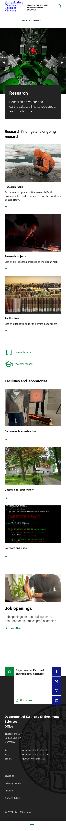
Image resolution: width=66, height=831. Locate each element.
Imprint (9, 790)
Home (24, 20)
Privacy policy (13, 783)
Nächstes (62, 62)
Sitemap (9, 775)
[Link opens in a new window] (33, 685)
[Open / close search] (59, 6)
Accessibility (12, 798)
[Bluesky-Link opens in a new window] (56, 681)
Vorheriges (4, 62)
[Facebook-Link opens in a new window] (56, 671)
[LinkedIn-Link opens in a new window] (56, 700)
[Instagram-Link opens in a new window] (56, 691)
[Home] (9, 671)
